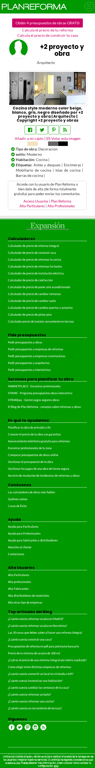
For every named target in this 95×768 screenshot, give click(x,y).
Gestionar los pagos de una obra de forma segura (38, 468)
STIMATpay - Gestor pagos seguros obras (33, 400)
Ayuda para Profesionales (24, 533)
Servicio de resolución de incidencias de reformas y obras (44, 475)
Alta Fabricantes (18, 588)
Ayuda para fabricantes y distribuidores (33, 540)
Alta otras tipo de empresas (25, 602)
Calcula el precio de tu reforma (47, 30)
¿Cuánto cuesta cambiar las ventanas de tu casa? (38, 687)
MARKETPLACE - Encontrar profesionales (34, 386)
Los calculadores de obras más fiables (31, 492)
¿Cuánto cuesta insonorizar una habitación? (35, 680)
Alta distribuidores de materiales (28, 595)
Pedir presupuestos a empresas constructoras (36, 356)
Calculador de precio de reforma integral (33, 245)
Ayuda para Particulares (23, 526)
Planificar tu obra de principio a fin (29, 427)
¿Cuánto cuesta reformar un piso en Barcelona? (37, 625)
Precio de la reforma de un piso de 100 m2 (34, 653)
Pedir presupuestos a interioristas (29, 369)
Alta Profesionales (61, 206)
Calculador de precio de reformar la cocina (34, 259)
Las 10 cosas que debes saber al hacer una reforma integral (45, 632)
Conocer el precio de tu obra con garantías (34, 434)
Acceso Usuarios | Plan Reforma (47, 201)
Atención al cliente (19, 547)
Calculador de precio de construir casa (32, 252)
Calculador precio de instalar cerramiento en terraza (41, 321)
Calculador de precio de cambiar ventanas (34, 294)
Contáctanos (16, 554)
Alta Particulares (32, 206)
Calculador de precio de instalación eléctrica (36, 273)
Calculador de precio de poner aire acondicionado (39, 287)
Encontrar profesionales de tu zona (30, 448)
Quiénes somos (17, 499)
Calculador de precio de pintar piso (30, 314)
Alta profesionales (19, 581)
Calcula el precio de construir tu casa (47, 35)
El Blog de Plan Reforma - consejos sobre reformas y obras (44, 406)
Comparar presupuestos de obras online (33, 455)
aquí (56, 765)
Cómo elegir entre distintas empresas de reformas (39, 667)
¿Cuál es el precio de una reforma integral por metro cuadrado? (47, 660)
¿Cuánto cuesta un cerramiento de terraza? (35, 708)
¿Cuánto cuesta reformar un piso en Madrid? (35, 618)
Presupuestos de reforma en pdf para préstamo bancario (43, 646)
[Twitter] (42, 129)
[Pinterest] (54, 129)
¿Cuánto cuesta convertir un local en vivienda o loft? (40, 673)
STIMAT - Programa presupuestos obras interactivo (40, 393)
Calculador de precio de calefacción (30, 280)
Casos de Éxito (17, 506)
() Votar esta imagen (63, 138)
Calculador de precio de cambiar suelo (32, 300)
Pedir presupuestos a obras (25, 342)
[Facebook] (30, 129)
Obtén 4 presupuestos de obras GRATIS (47, 23)
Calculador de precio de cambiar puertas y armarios (40, 307)
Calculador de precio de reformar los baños (35, 266)
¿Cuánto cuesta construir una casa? (30, 639)
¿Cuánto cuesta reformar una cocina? (31, 701)
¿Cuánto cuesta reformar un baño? (29, 694)
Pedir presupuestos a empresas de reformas (35, 349)
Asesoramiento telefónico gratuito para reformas (39, 441)
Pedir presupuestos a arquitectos (29, 363)
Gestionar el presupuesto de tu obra (30, 461)
